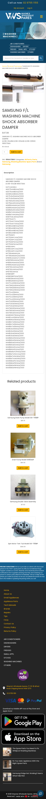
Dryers (25, 46)
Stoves (32, 49)
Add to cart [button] (23, 426)
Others (30, 52)
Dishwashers (15, 46)
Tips (5, 616)
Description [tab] (9, 173)
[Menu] (41, 16)
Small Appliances (11, 597)
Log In (29, 8)
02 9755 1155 (30, 2)
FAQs (6, 620)
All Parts (28, 159)
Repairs (7, 612)
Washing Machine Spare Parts (24, 162)
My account (19, 8)
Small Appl (23, 49)
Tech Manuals (10, 605)
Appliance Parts (11, 601)
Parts (34, 159)
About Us (8, 594)
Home (4, 66)
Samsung (18, 66)
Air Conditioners (17, 44)
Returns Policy (10, 631)
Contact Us (9, 623)
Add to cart (16, 152)
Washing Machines (17, 52)
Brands (10, 66)
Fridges (13, 49)
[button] (40, 75)
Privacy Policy (10, 627)
